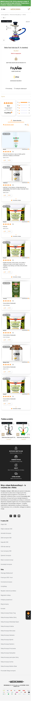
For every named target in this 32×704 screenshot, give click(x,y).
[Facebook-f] (11, 516)
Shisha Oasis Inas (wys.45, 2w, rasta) (23, 438)
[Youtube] (19, 516)
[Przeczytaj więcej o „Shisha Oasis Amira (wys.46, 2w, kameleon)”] (3, 434)
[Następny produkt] (5, 18)
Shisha (24, 14)
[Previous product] (2, 18)
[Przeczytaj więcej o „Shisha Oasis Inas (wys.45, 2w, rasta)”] (17, 434)
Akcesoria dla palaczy (15, 14)
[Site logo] (15, 9)
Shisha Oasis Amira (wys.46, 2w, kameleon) (8, 438)
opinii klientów (8, 108)
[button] (11, 120)
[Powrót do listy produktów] (4, 18)
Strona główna (4, 14)
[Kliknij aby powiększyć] (4, 40)
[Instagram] (15, 516)
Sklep (2, 569)
